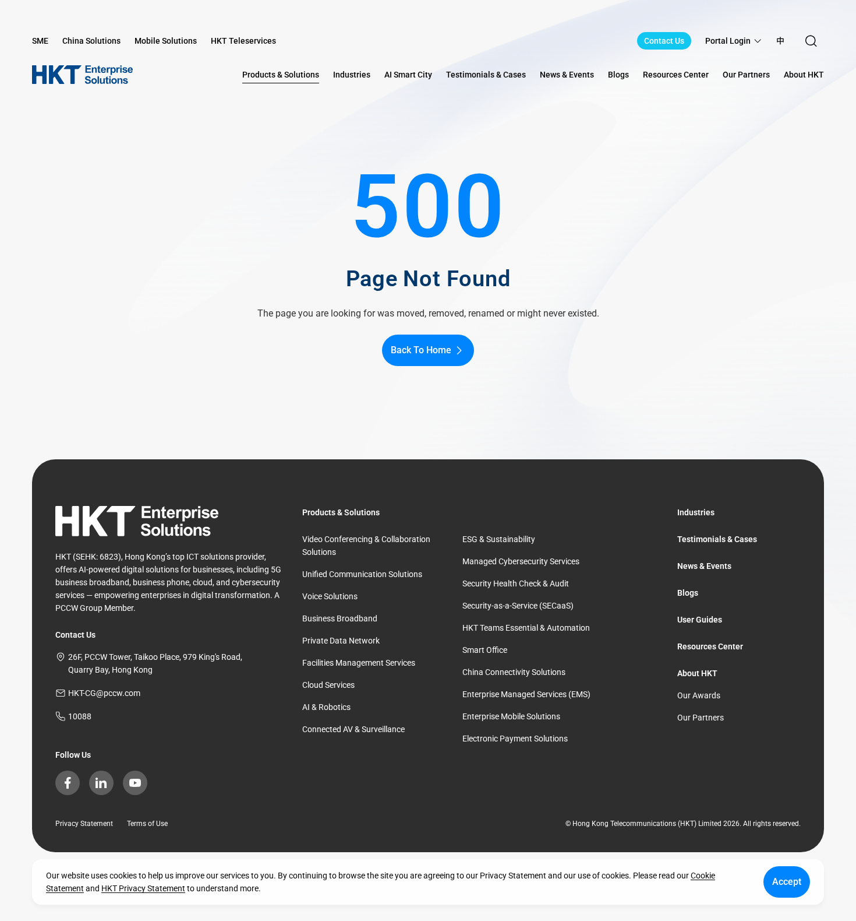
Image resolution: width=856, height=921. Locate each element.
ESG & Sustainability (498, 539)
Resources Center (710, 646)
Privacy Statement (84, 824)
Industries (695, 512)
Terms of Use (147, 824)
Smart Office (484, 650)
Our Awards (698, 695)
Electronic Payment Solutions (515, 738)
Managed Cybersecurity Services (520, 561)
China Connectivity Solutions (513, 672)
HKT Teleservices (243, 40)
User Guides (699, 619)
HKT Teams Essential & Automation (526, 627)
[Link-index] (82, 74)
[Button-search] (811, 41)
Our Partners (700, 717)
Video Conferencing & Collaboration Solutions (366, 546)
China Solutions (91, 40)
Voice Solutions (330, 596)
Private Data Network (341, 640)
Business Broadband (339, 618)
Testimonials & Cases (717, 539)
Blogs (687, 592)
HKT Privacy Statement (143, 888)
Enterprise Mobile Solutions (511, 716)
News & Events (704, 566)
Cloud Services (328, 685)
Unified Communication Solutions (362, 574)
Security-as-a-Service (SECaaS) (518, 605)
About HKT (697, 673)
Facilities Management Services (358, 662)
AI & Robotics (326, 707)
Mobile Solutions (166, 40)
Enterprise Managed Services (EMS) (526, 694)
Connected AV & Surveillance (353, 729)
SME (40, 40)
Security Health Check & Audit (515, 583)
